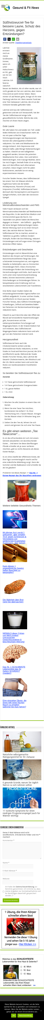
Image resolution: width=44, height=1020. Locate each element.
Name (6, 863)
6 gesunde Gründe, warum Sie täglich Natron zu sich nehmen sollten (20, 783)
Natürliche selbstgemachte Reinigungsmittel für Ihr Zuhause (18, 755)
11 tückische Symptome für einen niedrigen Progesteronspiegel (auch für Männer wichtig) (21, 813)
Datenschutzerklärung (25, 887)
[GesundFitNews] (22, 7)
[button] (4, 39)
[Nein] (41, 1010)
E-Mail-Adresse (10, 871)
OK (14, 1015)
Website (6, 879)
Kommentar (8, 840)
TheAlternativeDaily (23, 43)
